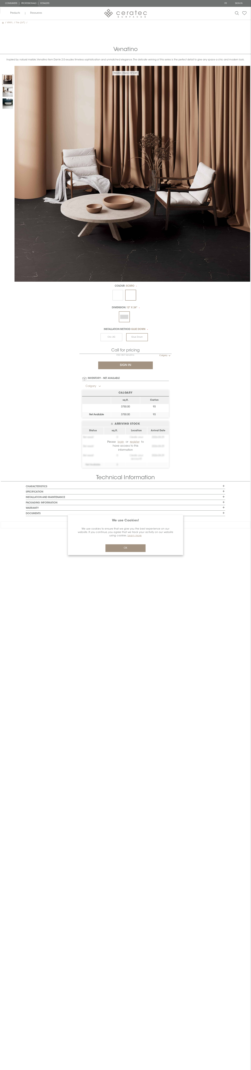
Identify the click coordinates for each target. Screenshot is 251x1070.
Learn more (135, 536)
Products (15, 13)
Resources (36, 13)
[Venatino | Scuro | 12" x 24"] (8, 80)
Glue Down (137, 337)
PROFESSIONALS (29, 3)
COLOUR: (124, 286)
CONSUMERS (11, 3)
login (121, 441)
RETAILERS (44, 3)
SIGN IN (238, 3)
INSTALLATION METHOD (124, 329)
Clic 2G (111, 337)
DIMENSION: (124, 308)
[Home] (3, 23)
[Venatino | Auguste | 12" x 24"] (8, 91)
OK (125, 548)
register (134, 441)
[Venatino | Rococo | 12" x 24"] (8, 103)
